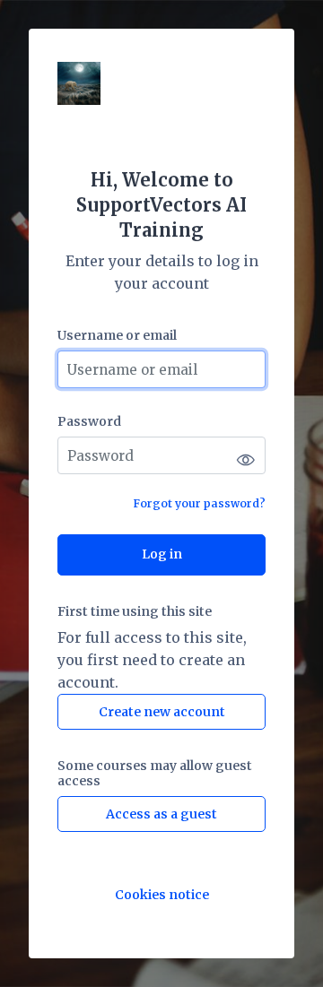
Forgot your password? (200, 503)
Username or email (117, 335)
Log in (162, 554)
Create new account (162, 712)
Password (89, 421)
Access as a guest (161, 814)
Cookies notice (162, 895)
